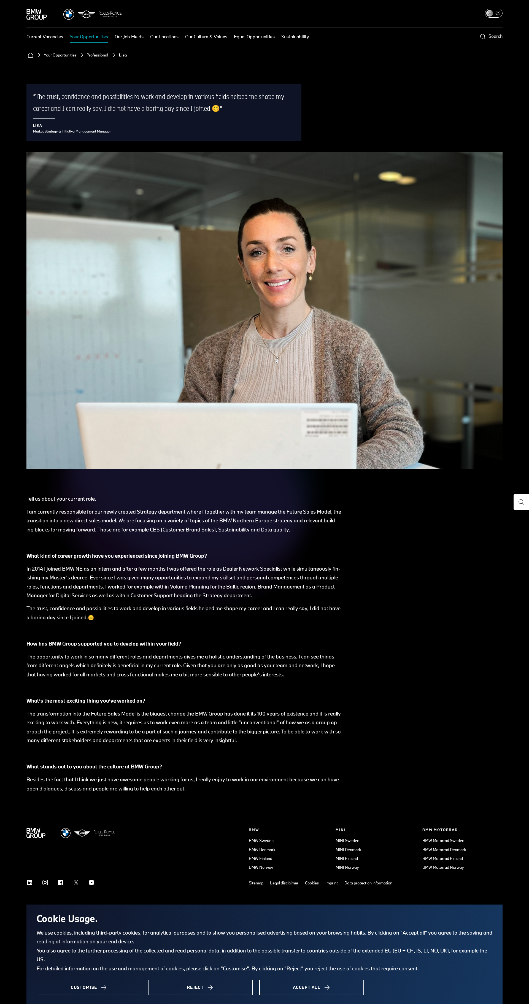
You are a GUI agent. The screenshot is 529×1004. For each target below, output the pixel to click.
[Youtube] (91, 882)
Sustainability (295, 36)
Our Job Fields (129, 36)
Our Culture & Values (206, 36)
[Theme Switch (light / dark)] (494, 13)
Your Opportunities (89, 36)
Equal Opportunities (254, 36)
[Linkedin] (29, 882)
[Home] (30, 55)
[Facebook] (60, 882)
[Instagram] (45, 882)
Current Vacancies (44, 36)
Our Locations (164, 36)
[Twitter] (76, 882)
